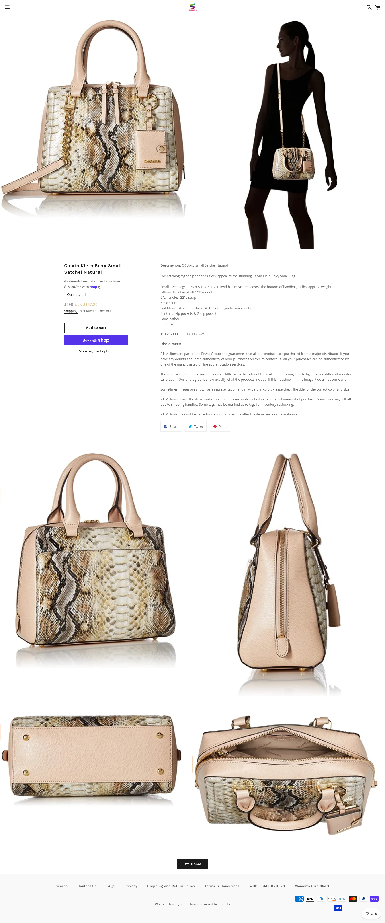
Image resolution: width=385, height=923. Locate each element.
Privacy (131, 886)
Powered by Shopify (214, 904)
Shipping (71, 311)
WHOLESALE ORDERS (267, 886)
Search (62, 886)
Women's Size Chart (312, 886)
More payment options (96, 351)
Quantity (73, 294)
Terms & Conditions (222, 886)
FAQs (110, 886)
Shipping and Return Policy (171, 886)
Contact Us (87, 886)
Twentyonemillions (183, 904)
